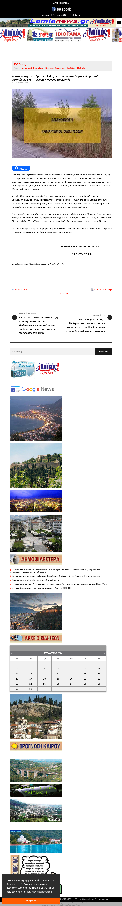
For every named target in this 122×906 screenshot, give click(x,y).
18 (44, 679)
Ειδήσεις (20, 64)
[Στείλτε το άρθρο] (13, 289)
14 (85, 674)
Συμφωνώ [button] (31, 900)
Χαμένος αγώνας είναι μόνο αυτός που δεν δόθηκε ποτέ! (36, 580)
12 (58, 674)
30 (17, 689)
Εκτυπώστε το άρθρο (103, 289)
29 (99, 684)
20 (71, 679)
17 (30, 679)
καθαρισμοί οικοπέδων (32, 68)
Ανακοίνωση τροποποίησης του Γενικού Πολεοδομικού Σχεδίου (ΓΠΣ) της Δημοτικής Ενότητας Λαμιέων (56, 576)
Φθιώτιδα (80, 68)
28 (85, 684)
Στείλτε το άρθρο (22, 289)
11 (44, 674)
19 (58, 679)
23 (17, 684)
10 (30, 674)
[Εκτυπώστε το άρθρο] (92, 289)
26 (58, 684)
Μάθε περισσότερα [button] (42, 891)
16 (17, 679)
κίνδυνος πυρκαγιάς (54, 68)
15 (99, 674)
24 (30, 684)
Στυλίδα (70, 68)
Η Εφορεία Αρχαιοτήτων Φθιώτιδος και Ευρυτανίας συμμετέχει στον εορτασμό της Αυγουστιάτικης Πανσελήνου (59, 584)
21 (85, 679)
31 (30, 689)
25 (44, 684)
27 (71, 684)
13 (71, 674)
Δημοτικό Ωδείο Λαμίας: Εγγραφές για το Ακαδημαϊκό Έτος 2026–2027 (42, 588)
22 (99, 679)
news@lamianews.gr (99, 899)
